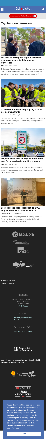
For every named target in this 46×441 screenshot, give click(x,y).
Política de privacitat (8, 280)
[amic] (23, 242)
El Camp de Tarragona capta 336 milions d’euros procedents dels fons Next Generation (21, 60)
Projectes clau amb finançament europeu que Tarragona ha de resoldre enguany (22, 160)
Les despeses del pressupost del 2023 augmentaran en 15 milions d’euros (20, 209)
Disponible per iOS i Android (23, 331)
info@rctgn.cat (23, 306)
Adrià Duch (4, 65)
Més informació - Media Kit (23, 320)
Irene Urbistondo (6, 115)
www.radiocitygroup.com (15, 362)
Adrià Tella (4, 164)
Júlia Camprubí (5, 213)
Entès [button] (24, 434)
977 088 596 (24, 304)
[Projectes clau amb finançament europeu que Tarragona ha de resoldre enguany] (23, 142)
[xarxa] (23, 234)
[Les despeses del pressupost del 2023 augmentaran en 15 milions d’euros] (23, 192)
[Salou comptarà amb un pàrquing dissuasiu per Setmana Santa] (23, 93)
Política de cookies (8, 283)
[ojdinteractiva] (23, 265)
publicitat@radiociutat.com (23, 317)
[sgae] (23, 250)
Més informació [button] (13, 428)
